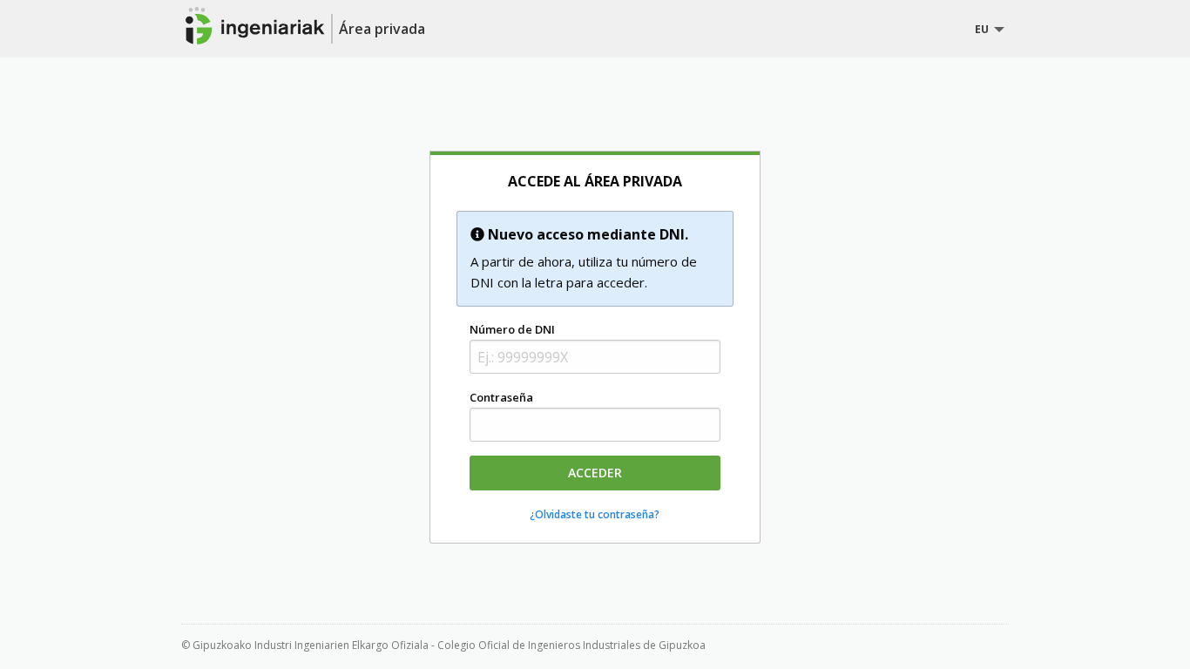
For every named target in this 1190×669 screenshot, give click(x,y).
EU (982, 29)
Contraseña (501, 397)
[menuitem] (985, 30)
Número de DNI (512, 329)
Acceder (595, 472)
